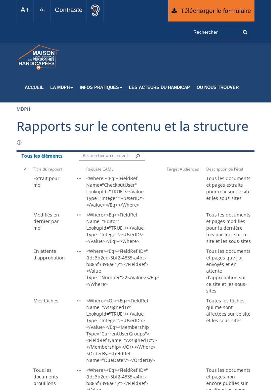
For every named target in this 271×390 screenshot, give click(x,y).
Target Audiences (183, 169)
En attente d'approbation (49, 254)
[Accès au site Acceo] (95, 10)
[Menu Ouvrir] (89, 174)
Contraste (69, 9)
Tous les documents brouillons (45, 376)
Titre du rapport (47, 169)
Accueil (34, 87)
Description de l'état (224, 169)
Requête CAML (99, 169)
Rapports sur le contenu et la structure (133, 126)
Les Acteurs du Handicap (159, 87)
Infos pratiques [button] (99, 87)
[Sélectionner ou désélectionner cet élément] (26, 192)
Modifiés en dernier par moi (46, 221)
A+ (25, 10)
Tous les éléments (41, 156)
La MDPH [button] (60, 87)
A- (42, 10)
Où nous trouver (218, 87)
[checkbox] (25, 169)
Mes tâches (45, 300)
